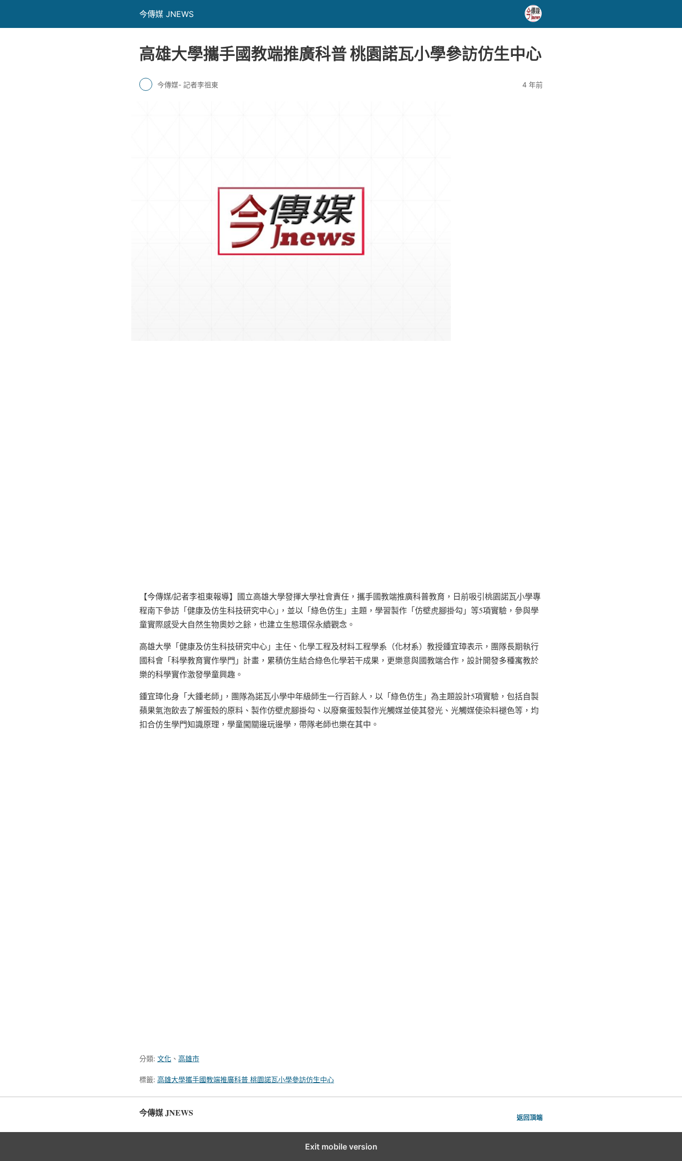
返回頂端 (530, 1117)
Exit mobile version (341, 1147)
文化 (164, 1058)
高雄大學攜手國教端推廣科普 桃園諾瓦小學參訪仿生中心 (245, 1079)
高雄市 (188, 1058)
